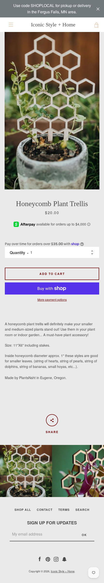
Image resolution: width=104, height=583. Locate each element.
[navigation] (11, 25)
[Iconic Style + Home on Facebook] (39, 558)
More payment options (52, 299)
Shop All (23, 509)
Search (82, 509)
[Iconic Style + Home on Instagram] (56, 558)
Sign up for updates (52, 523)
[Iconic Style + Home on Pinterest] (47, 558)
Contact (44, 509)
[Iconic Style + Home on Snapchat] (64, 558)
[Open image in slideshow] (52, 110)
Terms (64, 509)
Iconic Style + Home (53, 25)
